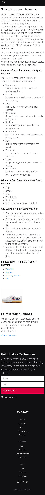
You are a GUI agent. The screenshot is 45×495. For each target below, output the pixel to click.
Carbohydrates (12, 275)
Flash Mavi (22, 435)
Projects (22, 446)
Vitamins (9, 269)
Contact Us (22, 472)
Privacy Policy (22, 476)
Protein (9, 272)
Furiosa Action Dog (22, 431)
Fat (7, 278)
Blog (22, 469)
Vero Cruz (22, 427)
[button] (43, 1)
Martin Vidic (22, 424)
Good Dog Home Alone (22, 454)
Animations (22, 457)
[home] (3, 2)
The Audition (22, 450)
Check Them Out (9, 335)
